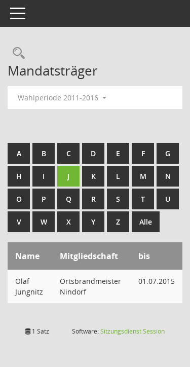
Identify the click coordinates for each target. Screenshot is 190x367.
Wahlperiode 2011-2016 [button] (59, 97)
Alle (145, 222)
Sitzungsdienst (132, 331)
